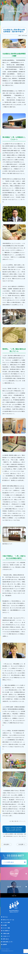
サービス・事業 (6, 927)
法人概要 (5, 925)
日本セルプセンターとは (8, 919)
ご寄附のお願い (6, 933)
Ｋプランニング (22, 821)
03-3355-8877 (15, 855)
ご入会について (6, 936)
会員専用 (5, 944)
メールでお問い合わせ (8, 862)
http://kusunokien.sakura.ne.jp (14, 830)
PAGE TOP (14, 895)
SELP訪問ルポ (6, 930)
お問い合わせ (6, 938)
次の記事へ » (22, 844)
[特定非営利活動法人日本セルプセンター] (3, 3)
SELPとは (5, 916)
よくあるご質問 (6, 922)
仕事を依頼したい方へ (8, 941)
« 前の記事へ (6, 844)
